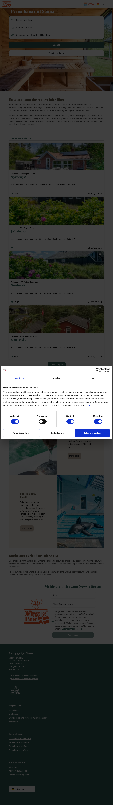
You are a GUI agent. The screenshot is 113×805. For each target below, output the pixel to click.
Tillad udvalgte (56, 433)
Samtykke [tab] (19, 378)
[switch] (43, 421)
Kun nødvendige (21, 433)
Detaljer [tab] (56, 378)
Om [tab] (93, 378)
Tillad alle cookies (92, 433)
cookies (91, 405)
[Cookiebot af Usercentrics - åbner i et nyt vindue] (98, 370)
